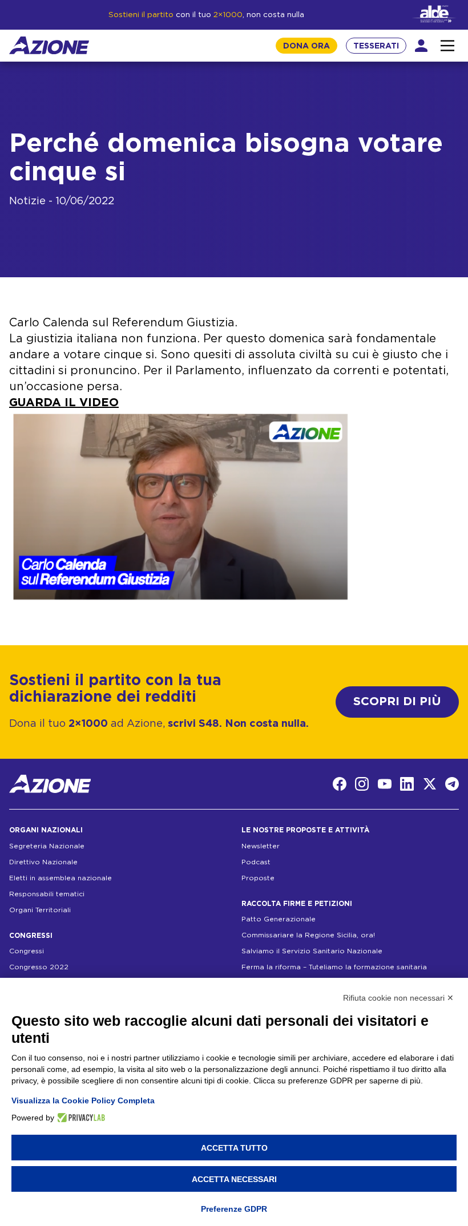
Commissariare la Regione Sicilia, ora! (308, 935)
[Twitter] (430, 784)
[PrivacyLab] (79, 1117)
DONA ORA (306, 46)
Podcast (256, 862)
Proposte (258, 878)
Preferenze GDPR (234, 1208)
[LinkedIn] (407, 784)
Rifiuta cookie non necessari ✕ (398, 997)
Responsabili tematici (46, 894)
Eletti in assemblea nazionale (60, 878)
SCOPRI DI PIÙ (397, 701)
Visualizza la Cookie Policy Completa (83, 1100)
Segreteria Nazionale (46, 846)
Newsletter (260, 846)
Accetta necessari (234, 1179)
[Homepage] (49, 45)
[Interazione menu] (447, 45)
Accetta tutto (234, 1147)
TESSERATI (376, 46)
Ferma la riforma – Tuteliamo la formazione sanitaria (334, 967)
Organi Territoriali (40, 910)
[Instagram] (362, 784)
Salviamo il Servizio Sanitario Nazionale (311, 951)
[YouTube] (385, 784)
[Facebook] (339, 784)
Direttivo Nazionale (43, 862)
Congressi (26, 951)
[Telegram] (452, 784)
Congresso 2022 (38, 967)
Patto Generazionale (278, 919)
